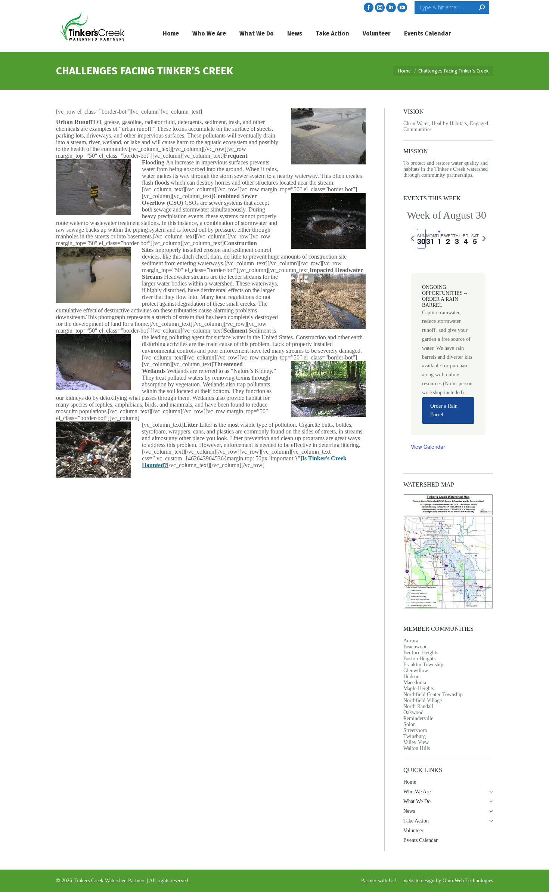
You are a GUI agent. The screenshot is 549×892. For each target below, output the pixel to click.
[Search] (482, 7)
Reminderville (418, 718)
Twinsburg (414, 736)
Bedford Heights (420, 652)
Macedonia (414, 682)
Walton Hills (416, 748)
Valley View (416, 742)
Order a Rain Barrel (444, 410)
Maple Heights (418, 688)
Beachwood (415, 646)
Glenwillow (415, 670)
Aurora (410, 640)
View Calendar (428, 446)
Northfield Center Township (433, 694)
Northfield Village (422, 700)
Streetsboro (415, 730)
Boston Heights (419, 658)
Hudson (411, 676)
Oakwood (413, 712)
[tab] (421, 239)
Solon (409, 724)
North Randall (418, 706)
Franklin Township (423, 664)
